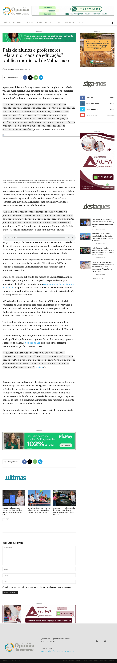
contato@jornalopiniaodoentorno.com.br (58, 651)
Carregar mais (96, 278)
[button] (111, 22)
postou (39, 367)
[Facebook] (25, 77)
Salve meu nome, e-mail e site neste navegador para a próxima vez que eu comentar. (38, 587)
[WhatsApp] (35, 77)
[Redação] (4, 69)
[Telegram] (41, 77)
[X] (30, 77)
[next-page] (7, 519)
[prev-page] (4, 519)
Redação (11, 69)
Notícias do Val (32, 343)
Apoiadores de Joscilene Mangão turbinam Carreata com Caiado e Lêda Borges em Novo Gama (39, 510)
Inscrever (110, 115)
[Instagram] (97, 641)
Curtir (111, 98)
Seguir (112, 103)
